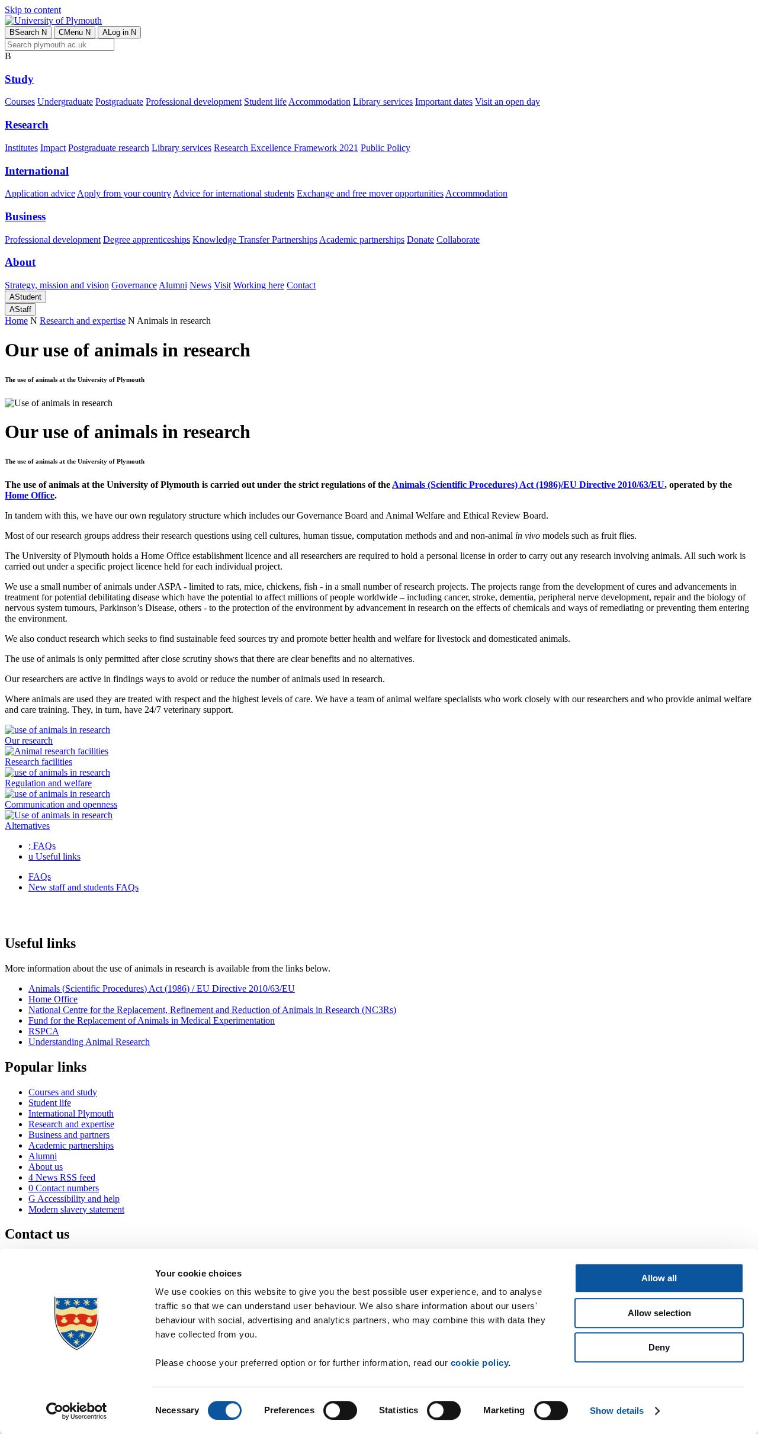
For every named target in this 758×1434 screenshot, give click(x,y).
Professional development (194, 102)
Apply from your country (124, 193)
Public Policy (385, 148)
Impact (53, 148)
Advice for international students (233, 193)
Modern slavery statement (76, 1209)
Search (28, 32)
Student (25, 296)
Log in (119, 32)
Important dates (444, 102)
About (20, 262)
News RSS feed (61, 1177)
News (200, 285)
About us (45, 1167)
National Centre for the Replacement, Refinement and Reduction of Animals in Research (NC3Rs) (212, 1010)
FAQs (42, 846)
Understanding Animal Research (89, 1042)
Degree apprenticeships (146, 239)
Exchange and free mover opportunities (370, 193)
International (37, 171)
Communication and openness (61, 804)
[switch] (340, 1410)
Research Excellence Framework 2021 (286, 148)
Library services (383, 102)
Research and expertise (83, 321)
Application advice (40, 193)
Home (16, 321)
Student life (265, 102)
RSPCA (43, 1031)
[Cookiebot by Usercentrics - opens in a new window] (77, 1411)
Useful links (54, 856)
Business (25, 216)
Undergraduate (65, 102)
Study (19, 79)
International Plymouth (71, 1113)
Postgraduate (119, 102)
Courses (20, 102)
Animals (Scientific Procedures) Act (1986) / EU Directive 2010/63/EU (161, 988)
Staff (20, 309)
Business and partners (69, 1135)
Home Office (53, 999)
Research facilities (38, 762)
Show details (617, 1411)
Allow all (659, 1278)
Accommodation (319, 102)
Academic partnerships (361, 239)
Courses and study (62, 1092)
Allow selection (659, 1313)
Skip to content (33, 10)
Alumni (173, 285)
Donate (420, 239)
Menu (75, 32)
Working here (258, 285)
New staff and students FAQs (83, 887)
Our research (29, 740)
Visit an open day (507, 102)
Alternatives (27, 826)
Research (27, 124)
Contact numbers (63, 1188)
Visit (222, 285)
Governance (134, 285)
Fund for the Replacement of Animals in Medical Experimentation (151, 1020)
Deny (659, 1347)
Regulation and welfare (48, 783)
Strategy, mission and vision (57, 285)
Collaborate (458, 239)
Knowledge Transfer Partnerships (254, 239)
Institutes (21, 148)
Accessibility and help (74, 1199)
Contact (301, 285)
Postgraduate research (108, 148)
